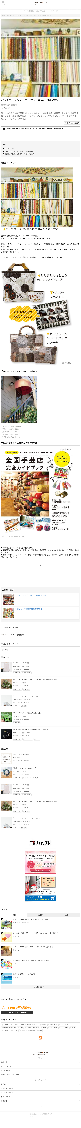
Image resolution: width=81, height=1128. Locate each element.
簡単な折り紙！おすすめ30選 (24, 974)
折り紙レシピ (16, 922)
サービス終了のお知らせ (21, 754)
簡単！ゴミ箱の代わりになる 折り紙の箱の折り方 (31, 919)
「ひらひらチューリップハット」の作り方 (27, 696)
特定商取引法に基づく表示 (10, 1074)
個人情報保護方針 (7, 1088)
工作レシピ (24, 771)
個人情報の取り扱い (7, 1092)
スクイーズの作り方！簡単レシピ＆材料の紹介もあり (33, 947)
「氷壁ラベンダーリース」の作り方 (24, 768)
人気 (66, 915)
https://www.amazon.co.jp (15, 536)
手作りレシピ (26, 666)
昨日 (14, 915)
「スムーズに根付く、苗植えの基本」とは (27, 713)
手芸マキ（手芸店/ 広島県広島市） (29, 609)
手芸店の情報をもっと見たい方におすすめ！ (19, 154)
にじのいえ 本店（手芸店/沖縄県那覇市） (32, 595)
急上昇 (40, 915)
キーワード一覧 (6, 1066)
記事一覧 (4, 1062)
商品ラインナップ (11, 148)
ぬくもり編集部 (17, 635)
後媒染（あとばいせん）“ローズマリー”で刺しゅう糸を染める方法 (35, 679)
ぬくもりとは (5, 1070)
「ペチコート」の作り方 (21, 663)
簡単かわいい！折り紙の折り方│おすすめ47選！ (31, 960)
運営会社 (4, 1101)
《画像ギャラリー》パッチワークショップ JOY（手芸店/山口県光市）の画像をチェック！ (40, 128)
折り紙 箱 (25, 922)
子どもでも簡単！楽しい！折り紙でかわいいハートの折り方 (35, 933)
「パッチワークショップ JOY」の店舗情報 (19, 151)
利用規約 (4, 1084)
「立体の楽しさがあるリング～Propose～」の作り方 (30, 729)
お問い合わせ (5, 1097)
